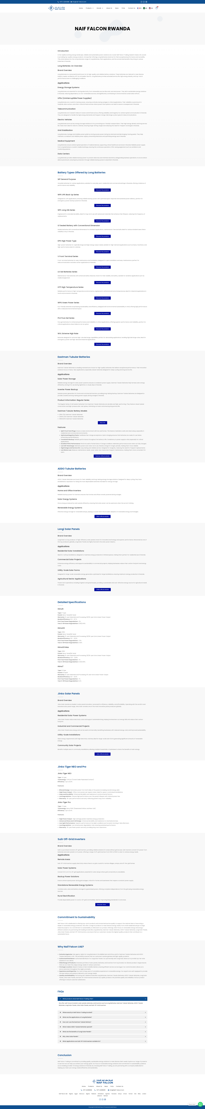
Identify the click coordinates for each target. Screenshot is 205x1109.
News (117, 8)
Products (89, 8)
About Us (109, 8)
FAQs (123, 8)
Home (81, 8)
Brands (99, 8)
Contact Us (131, 8)
